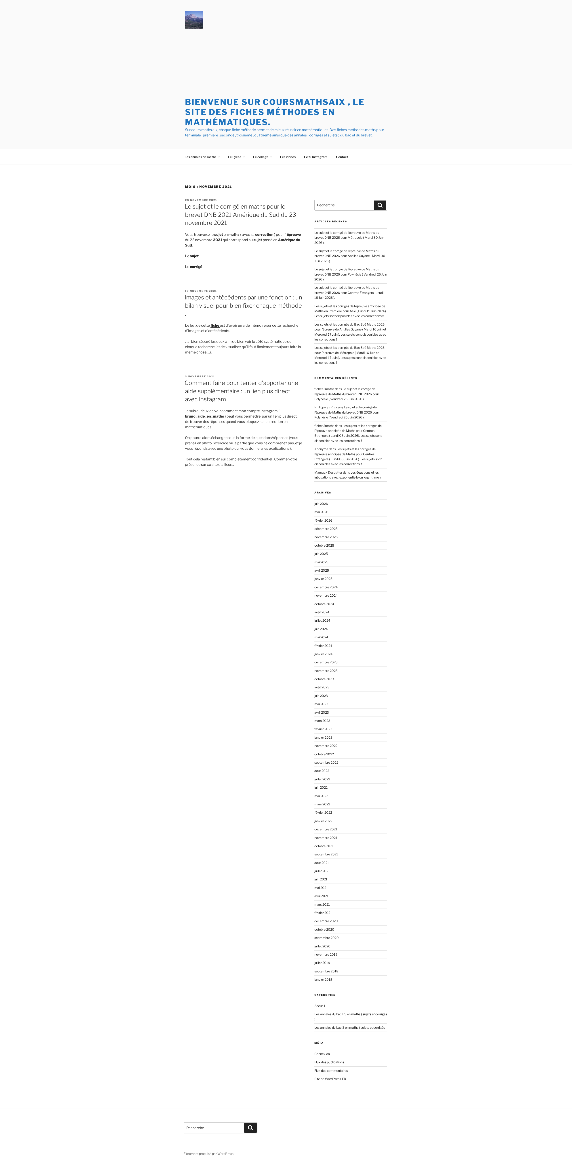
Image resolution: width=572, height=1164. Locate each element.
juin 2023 (321, 696)
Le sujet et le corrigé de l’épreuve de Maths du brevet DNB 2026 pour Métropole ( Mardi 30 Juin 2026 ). (349, 238)
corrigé (196, 267)
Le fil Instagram (316, 157)
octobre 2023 (324, 679)
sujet (194, 256)
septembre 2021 (326, 854)
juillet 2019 (322, 963)
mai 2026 (321, 512)
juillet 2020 (322, 946)
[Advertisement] (286, 63)
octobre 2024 (324, 604)
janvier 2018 (323, 979)
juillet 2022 (322, 779)
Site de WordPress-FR (330, 1079)
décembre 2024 (326, 587)
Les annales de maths (200, 157)
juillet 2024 (322, 620)
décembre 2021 (325, 829)
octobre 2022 (324, 754)
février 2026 (323, 520)
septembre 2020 (326, 938)
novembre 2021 (325, 838)
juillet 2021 (322, 871)
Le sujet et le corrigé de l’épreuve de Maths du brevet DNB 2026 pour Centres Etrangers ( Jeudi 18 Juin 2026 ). (348, 292)
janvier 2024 (323, 654)
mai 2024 (321, 637)
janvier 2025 (323, 579)
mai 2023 (321, 704)
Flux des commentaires (331, 1070)
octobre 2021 (324, 846)
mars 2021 (322, 904)
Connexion (322, 1054)
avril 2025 (321, 570)
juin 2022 (321, 787)
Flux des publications (329, 1062)
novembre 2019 (325, 954)
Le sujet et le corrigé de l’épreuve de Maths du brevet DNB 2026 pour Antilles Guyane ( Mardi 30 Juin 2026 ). (349, 256)
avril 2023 (321, 712)
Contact (342, 157)
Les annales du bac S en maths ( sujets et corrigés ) (350, 1027)
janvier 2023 (323, 737)
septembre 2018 (326, 971)
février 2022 (323, 812)
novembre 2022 (325, 746)
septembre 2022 (326, 762)
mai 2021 (321, 888)
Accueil (319, 1006)
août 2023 (321, 687)
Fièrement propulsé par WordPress (208, 1154)
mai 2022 (321, 796)
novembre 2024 (326, 595)
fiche (215, 325)
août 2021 (321, 863)
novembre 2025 (326, 537)
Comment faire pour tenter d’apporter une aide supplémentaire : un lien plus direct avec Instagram (241, 391)
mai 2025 (321, 562)
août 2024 (321, 612)
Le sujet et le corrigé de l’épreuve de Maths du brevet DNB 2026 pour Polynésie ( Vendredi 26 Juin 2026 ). (350, 274)
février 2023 (323, 729)
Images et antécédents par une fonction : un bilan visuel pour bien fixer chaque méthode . (243, 305)
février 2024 (323, 646)
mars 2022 (322, 804)
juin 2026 (321, 504)
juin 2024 (321, 629)
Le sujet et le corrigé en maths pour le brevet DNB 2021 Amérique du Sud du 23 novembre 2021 (240, 214)
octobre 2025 (324, 545)
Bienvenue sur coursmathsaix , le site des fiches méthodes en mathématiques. (275, 112)
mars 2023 (322, 721)
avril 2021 (321, 896)
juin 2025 (321, 554)
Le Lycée (234, 157)
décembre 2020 (326, 921)
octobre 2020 (324, 929)
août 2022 (321, 771)
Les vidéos (288, 157)
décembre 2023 (326, 662)
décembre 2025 (326, 529)
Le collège (260, 157)
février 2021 (323, 913)
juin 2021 (320, 879)
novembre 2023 (326, 671)
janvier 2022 (323, 821)
